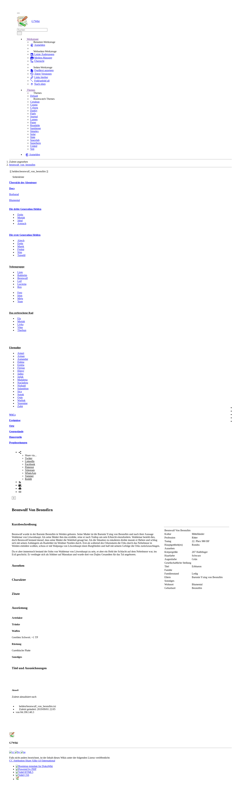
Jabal (20, 220)
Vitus (20, 327)
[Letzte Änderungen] (19, 481)
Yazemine (22, 403)
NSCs (12, 414)
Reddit (28, 479)
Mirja (20, 298)
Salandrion (23, 388)
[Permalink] (19, 491)
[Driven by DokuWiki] (17, 779)
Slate (32, 137)
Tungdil (21, 255)
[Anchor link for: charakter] (27, 579)
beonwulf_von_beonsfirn (22, 164)
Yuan (20, 301)
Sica (19, 391)
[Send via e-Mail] (19, 485)
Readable (35, 125)
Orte (11, 425)
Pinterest (29, 467)
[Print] (19, 488)
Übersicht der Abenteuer (23, 182)
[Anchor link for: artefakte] (23, 617)
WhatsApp (30, 473)
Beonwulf (22, 278)
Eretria (20, 365)
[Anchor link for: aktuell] (20, 690)
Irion (19, 295)
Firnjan (21, 368)
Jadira (20, 373)
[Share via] (19, 452)
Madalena (22, 379)
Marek (20, 246)
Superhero (35, 143)
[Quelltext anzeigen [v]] (235, 407)
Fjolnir (20, 249)
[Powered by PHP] (26, 769)
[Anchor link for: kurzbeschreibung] (38, 524)
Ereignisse (14, 420)
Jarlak (20, 376)
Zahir (20, 406)
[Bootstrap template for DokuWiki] (34, 766)
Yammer (29, 476)
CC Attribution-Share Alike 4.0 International (32, 760)
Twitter (28, 458)
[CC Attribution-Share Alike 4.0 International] (17, 752)
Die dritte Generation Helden (25, 209)
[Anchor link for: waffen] (21, 630)
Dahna (20, 362)
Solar (33, 134)
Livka (20, 324)
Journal (34, 116)
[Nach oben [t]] (235, 421)
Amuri (20, 353)
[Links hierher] (235, 414)
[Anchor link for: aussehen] (26, 565)
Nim (19, 252)
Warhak (21, 400)
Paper (33, 122)
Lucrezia (21, 284)
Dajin (20, 214)
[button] (31, 39)
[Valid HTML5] (24, 772)
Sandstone (35, 128)
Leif (19, 281)
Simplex (34, 131)
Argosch (21, 223)
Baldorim (22, 275)
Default (34, 95)
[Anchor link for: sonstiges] (23, 656)
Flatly (33, 113)
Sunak (20, 394)
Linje (20, 272)
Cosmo (34, 104)
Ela (19, 318)
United (33, 146)
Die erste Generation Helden (24, 235)
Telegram (30, 470)
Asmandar (22, 359)
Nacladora (22, 382)
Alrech (20, 240)
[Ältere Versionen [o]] (235, 411)
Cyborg (34, 107)
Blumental (14, 200)
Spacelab (35, 140)
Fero (19, 292)
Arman (21, 356)
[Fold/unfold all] (235, 417)
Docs (12, 188)
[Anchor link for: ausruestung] (29, 607)
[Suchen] (19, 33)
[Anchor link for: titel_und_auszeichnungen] (48, 667)
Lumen (34, 119)
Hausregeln (15, 437)
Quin (20, 397)
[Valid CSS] (22, 775)
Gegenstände (16, 431)
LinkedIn (29, 461)
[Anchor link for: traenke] (21, 624)
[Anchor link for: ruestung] (22, 643)
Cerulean (35, 101)
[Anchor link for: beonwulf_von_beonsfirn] (55, 509)
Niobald (21, 385)
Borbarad (14, 194)
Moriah (21, 217)
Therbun (21, 330)
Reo (19, 287)
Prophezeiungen (18, 442)
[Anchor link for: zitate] (21, 593)
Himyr (20, 370)
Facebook (30, 464)
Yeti (32, 149)
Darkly (33, 110)
